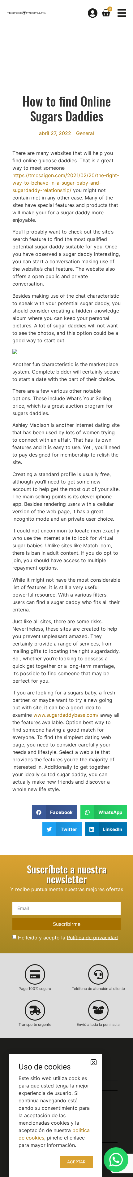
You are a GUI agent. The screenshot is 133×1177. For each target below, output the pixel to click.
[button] (54, 812)
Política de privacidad (92, 937)
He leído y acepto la (68, 937)
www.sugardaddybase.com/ (66, 715)
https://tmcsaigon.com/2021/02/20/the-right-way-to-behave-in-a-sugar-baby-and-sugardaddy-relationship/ (65, 182)
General (85, 133)
